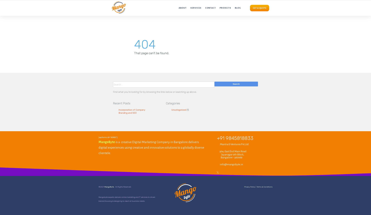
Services (195, 8)
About (183, 8)
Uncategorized (178, 110)
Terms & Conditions (264, 187)
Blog (238, 8)
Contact (210, 8)
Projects (225, 8)
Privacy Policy (249, 187)
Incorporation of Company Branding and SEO (132, 111)
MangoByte (109, 187)
